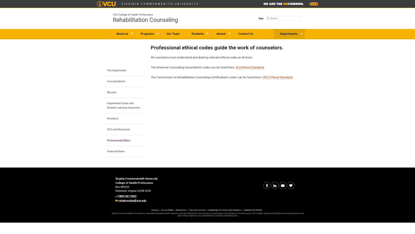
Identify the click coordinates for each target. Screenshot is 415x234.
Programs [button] (147, 33)
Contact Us (245, 33)
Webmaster (181, 210)
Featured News (116, 151)
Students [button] (197, 33)
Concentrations (116, 81)
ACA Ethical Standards (250, 67)
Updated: (248, 210)
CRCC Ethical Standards (277, 77)
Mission (112, 92)
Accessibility (167, 210)
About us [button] (122, 33)
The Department (116, 70)
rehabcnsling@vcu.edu (132, 200)
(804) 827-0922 (127, 196)
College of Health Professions (134, 182)
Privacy (154, 210)
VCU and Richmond (118, 129)
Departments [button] (288, 33)
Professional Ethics (118, 140)
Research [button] (112, 118)
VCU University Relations (229, 210)
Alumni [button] (221, 33)
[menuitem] (122, 33)
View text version (197, 210)
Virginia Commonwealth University (160, 4)
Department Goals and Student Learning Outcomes (123, 105)
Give (312, 4)
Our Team (173, 33)
